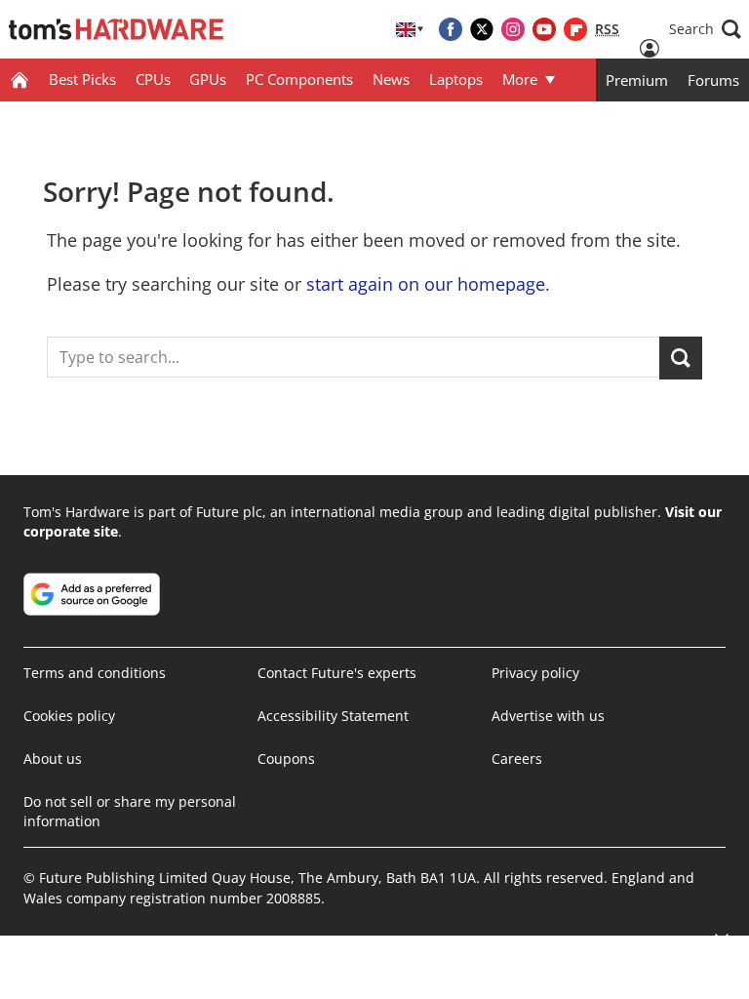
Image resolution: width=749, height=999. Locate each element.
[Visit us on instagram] (513, 29)
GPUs (207, 79)
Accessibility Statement (333, 715)
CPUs (153, 79)
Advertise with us (548, 715)
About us (52, 758)
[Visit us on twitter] (481, 29)
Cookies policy (69, 715)
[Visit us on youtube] (544, 29)
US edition (479, 942)
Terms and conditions (94, 672)
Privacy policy (535, 672)
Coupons (286, 758)
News (391, 79)
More (519, 79)
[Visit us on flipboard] (575, 29)
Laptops (456, 79)
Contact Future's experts (336, 672)
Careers (517, 758)
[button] (705, 29)
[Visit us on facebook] (450, 29)
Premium (637, 80)
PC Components (299, 79)
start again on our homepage (425, 284)
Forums (713, 80)
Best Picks (82, 79)
